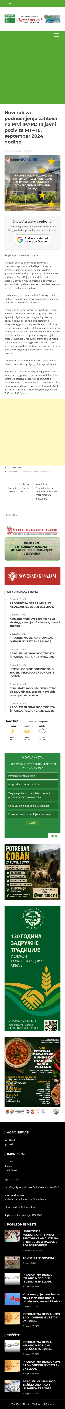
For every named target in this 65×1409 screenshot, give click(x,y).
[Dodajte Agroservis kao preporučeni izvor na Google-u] (32, 239)
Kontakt (9, 1165)
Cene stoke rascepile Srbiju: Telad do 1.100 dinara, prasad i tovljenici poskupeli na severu (33, 691)
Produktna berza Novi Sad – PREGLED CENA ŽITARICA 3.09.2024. (46, 491)
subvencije (46, 471)
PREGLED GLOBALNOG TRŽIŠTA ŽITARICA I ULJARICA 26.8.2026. (32, 709)
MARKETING (11, 1170)
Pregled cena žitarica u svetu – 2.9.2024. (18, 488)
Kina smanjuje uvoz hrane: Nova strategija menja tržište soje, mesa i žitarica (35, 622)
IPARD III (17, 471)
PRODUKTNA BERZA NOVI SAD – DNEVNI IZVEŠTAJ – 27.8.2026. (33, 639)
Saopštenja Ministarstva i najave (21, 255)
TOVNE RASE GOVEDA (38, 1258)
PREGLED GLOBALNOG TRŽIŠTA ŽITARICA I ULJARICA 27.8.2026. (32, 655)
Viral (34, 1404)
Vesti (20, 467)
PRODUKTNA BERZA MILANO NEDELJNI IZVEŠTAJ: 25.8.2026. (32, 605)
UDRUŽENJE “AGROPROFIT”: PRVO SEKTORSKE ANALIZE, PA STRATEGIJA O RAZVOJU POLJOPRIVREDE (40, 1238)
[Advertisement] (32, 71)
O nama (9, 1161)
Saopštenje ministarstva (31, 471)
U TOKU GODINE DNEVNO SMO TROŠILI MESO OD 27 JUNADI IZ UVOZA (32, 673)
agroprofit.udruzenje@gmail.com (28, 1198)
